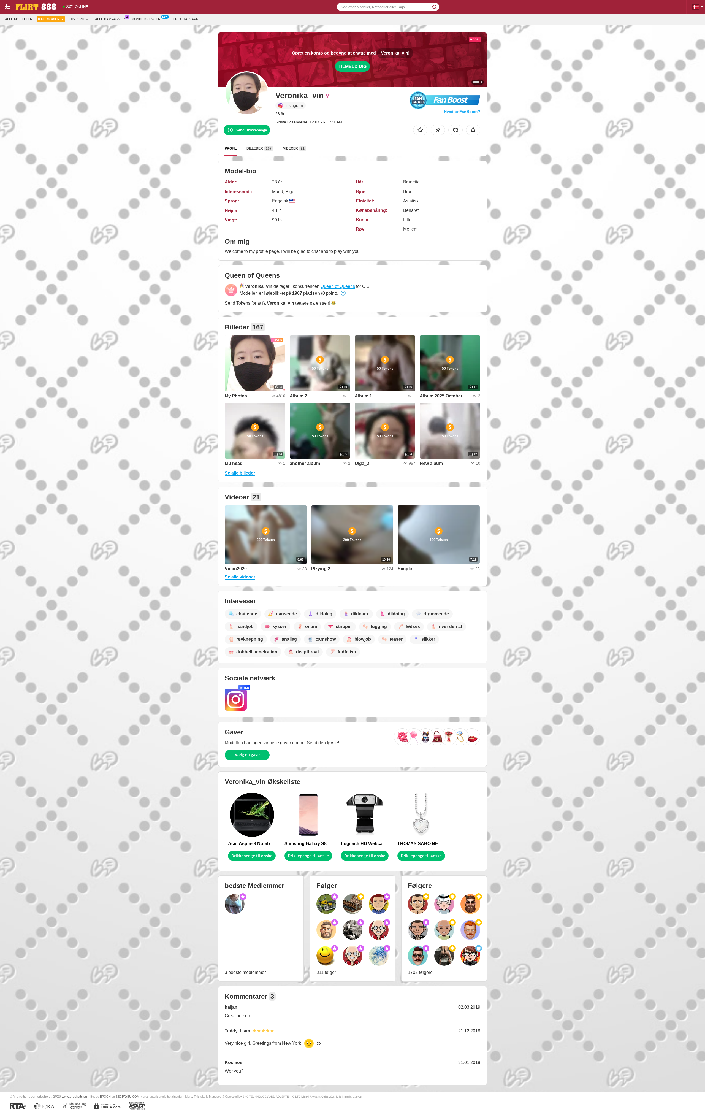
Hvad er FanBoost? (462, 111)
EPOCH (105, 1096)
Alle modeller (18, 19)
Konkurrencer (146, 19)
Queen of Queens (338, 286)
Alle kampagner (110, 19)
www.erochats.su (74, 1096)
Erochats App (185, 19)
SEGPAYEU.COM (127, 1096)
